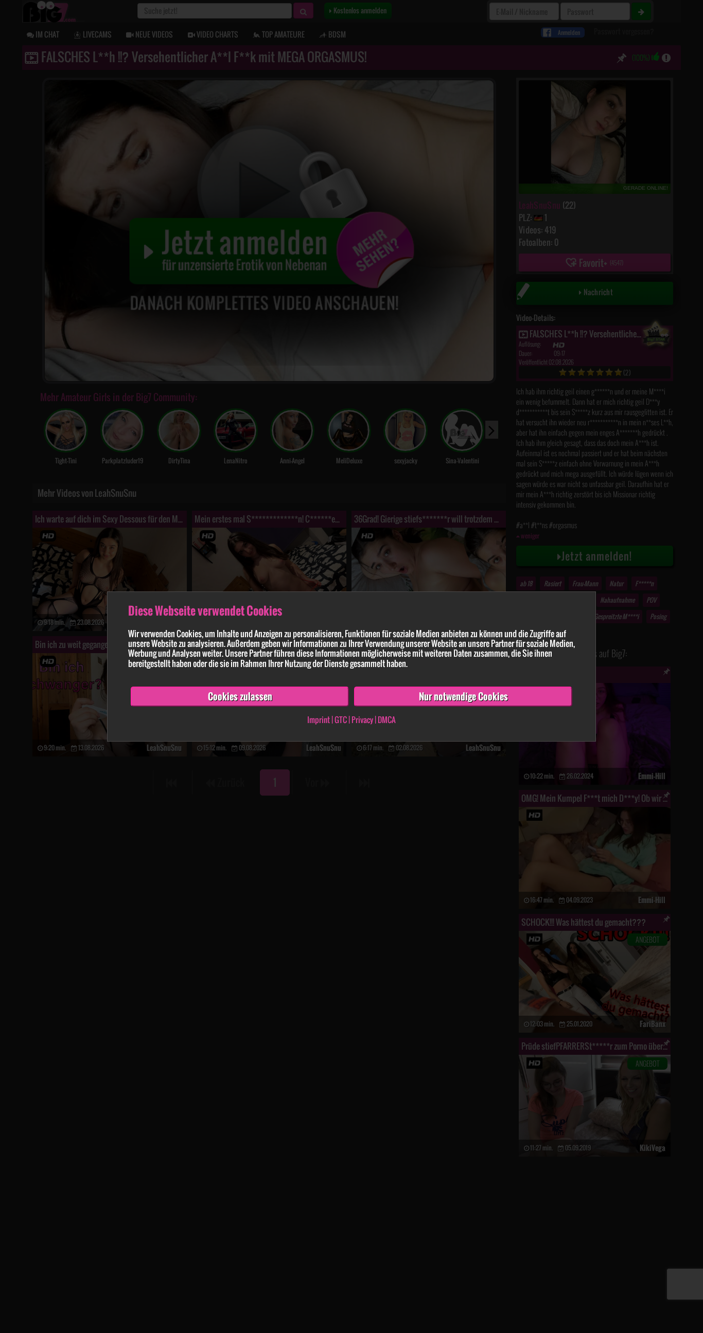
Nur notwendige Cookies (463, 696)
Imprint (318, 720)
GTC (341, 720)
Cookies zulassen (240, 696)
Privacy (362, 720)
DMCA (387, 720)
